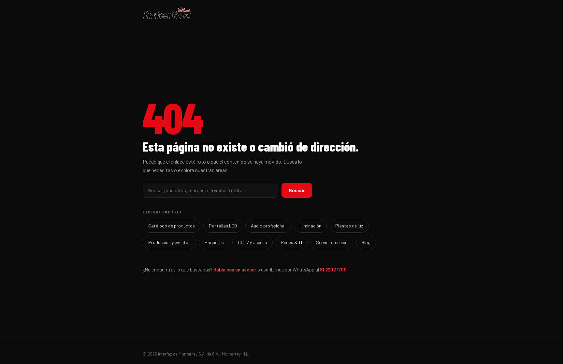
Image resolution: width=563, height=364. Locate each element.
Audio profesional (268, 225)
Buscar (297, 190)
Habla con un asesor (234, 269)
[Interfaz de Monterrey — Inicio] (281, 13)
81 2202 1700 (333, 269)
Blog (366, 242)
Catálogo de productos (171, 225)
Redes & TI (291, 242)
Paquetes (214, 242)
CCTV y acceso (252, 242)
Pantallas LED (223, 225)
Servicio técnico (332, 242)
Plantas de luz (349, 225)
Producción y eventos (169, 242)
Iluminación (310, 225)
